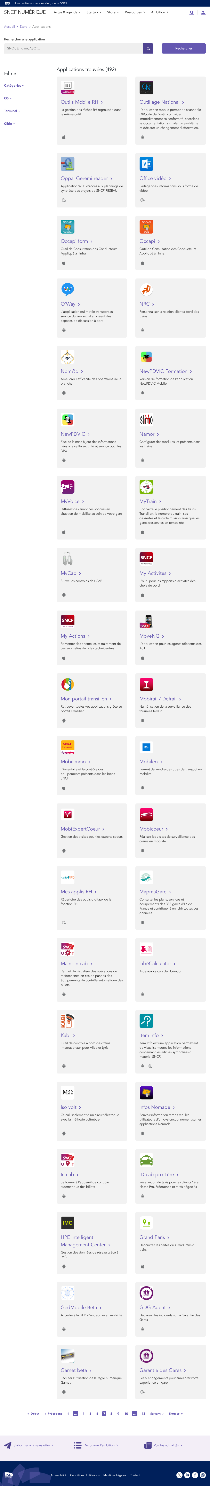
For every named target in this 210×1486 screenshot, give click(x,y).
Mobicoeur (152, 829)
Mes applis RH (77, 892)
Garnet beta (74, 1370)
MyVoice (71, 501)
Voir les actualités (166, 1445)
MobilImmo (74, 762)
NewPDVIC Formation (164, 371)
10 (126, 1414)
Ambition (158, 12)
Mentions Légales (114, 1475)
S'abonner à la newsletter (32, 1445)
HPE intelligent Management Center (84, 1241)
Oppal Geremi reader (85, 178)
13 (143, 1414)
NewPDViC (74, 434)
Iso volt (69, 1107)
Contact (135, 1475)
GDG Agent (153, 1308)
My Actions (74, 636)
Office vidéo (153, 178)
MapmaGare (153, 892)
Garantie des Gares (161, 1370)
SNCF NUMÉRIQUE (25, 12)
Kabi (66, 1035)
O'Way (69, 304)
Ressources (133, 12)
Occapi (148, 241)
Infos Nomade (155, 1107)
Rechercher (183, 48)
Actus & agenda (65, 12)
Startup (92, 12)
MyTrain (148, 501)
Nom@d (70, 371)
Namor (147, 434)
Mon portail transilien (84, 699)
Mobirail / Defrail (158, 699)
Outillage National (160, 102)
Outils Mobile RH (80, 102)
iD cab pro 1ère (157, 1175)
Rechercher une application (24, 39)
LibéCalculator (155, 964)
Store (111, 12)
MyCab (69, 573)
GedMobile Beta (79, 1308)
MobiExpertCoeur (81, 829)
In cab (68, 1175)
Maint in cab (75, 964)
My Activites (153, 573)
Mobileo (149, 762)
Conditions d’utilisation (85, 1475)
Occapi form (75, 241)
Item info (149, 1035)
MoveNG (150, 636)
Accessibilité (58, 1475)
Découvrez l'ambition (99, 1445)
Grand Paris (152, 1237)
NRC (145, 304)
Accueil (9, 27)
